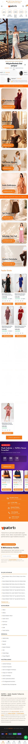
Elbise (4, 612)
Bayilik (4, 644)
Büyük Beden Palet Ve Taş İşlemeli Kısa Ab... (13, 590)
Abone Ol (23, 556)
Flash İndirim (5, 630)
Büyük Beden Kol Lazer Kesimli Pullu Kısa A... (14, 593)
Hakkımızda (5, 638)
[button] (14, 39)
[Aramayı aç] (23, 6)
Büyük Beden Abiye (7, 615)
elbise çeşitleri (12, 713)
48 (7, 300)
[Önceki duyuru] (3, 2)
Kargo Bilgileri (6, 656)
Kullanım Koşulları (7, 666)
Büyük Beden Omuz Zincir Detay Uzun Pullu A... (14, 577)
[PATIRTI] (12, 6)
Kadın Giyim (5, 618)
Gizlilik (3, 737)
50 (9, 300)
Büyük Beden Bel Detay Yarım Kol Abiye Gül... (14, 584)
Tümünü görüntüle (14, 437)
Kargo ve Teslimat (7, 672)
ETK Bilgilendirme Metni (8, 681)
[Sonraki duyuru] (25, 2)
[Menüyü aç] (1, 6)
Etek (3, 627)
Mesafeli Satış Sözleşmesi (9, 684)
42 (5, 486)
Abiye (3, 609)
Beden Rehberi (6, 647)
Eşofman (4, 624)
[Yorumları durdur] (25, 64)
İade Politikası (19, 737)
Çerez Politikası (6, 675)
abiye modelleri (15, 711)
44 (2, 300)
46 (5, 300)
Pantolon (4, 621)
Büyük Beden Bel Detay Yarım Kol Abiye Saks (14, 581)
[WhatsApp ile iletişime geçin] (26, 737)
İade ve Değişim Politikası (9, 669)
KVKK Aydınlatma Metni (8, 678)
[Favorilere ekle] (12, 275)
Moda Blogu (5, 653)
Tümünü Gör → (8, 466)
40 (2, 486)
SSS (3, 650)
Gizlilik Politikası (12, 559)
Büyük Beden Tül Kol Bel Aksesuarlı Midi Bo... (14, 587)
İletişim (4, 641)
